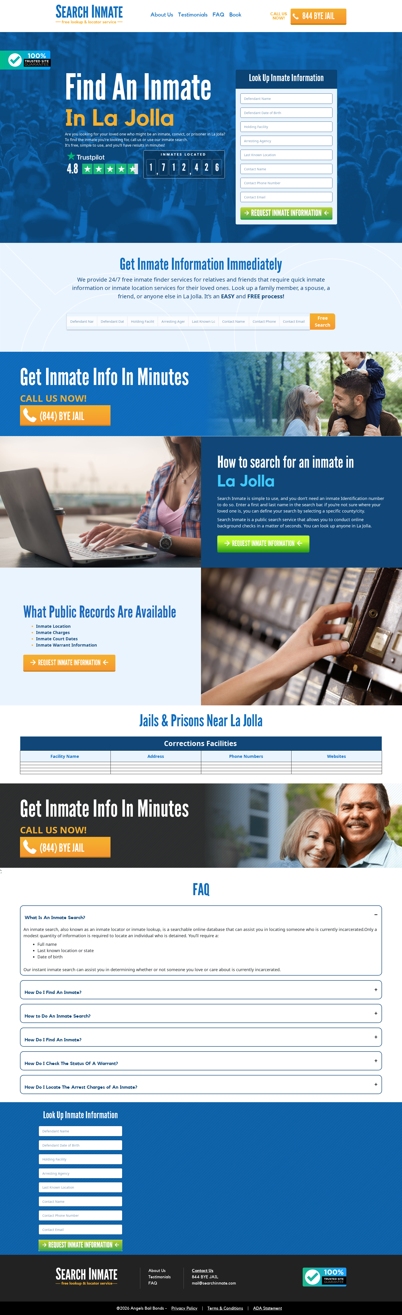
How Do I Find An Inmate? (53, 992)
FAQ (152, 1283)
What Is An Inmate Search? (55, 917)
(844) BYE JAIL (62, 416)
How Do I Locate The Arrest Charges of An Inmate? (81, 1087)
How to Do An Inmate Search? (57, 1016)
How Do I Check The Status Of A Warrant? (71, 1063)
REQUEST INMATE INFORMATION (263, 543)
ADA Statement (267, 1308)
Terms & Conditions (225, 1308)
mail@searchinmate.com (214, 1283)
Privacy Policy (184, 1308)
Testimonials (159, 1277)
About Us (157, 1271)
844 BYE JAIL (318, 16)
